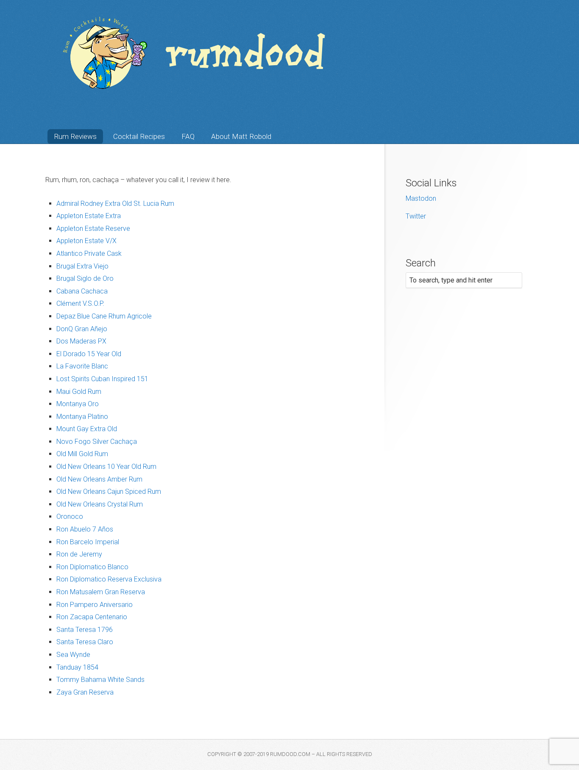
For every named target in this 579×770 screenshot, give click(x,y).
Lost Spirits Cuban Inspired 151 (102, 379)
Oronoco (69, 516)
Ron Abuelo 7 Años (84, 529)
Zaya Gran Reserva (85, 692)
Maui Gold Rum (78, 392)
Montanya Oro (77, 404)
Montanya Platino (82, 417)
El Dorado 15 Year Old (88, 354)
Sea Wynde (73, 655)
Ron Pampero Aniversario (94, 605)
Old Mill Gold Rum (82, 454)
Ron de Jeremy (79, 554)
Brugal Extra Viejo (82, 266)
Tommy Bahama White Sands (100, 680)
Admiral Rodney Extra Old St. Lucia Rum (115, 203)
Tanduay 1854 (77, 667)
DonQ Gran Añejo (81, 329)
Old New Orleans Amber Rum (99, 479)
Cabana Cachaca (82, 291)
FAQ (188, 136)
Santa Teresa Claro (84, 642)
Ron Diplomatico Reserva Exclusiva (108, 579)
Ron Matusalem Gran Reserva (100, 592)
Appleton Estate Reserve (93, 228)
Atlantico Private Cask (89, 253)
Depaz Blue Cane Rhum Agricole (104, 316)
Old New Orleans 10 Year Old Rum (106, 467)
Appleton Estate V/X (86, 241)
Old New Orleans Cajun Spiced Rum (108, 491)
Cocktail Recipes (139, 136)
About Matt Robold (241, 136)
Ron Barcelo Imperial (87, 542)
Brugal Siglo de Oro (85, 278)
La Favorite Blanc (82, 366)
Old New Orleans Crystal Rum (99, 504)
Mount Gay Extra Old (86, 429)
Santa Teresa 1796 (84, 630)
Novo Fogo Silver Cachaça (96, 442)
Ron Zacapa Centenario (91, 617)
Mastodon (421, 198)
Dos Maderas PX (81, 341)
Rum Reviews (75, 136)
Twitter (416, 216)
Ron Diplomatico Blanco (92, 567)
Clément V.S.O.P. (80, 303)
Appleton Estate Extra (88, 216)
